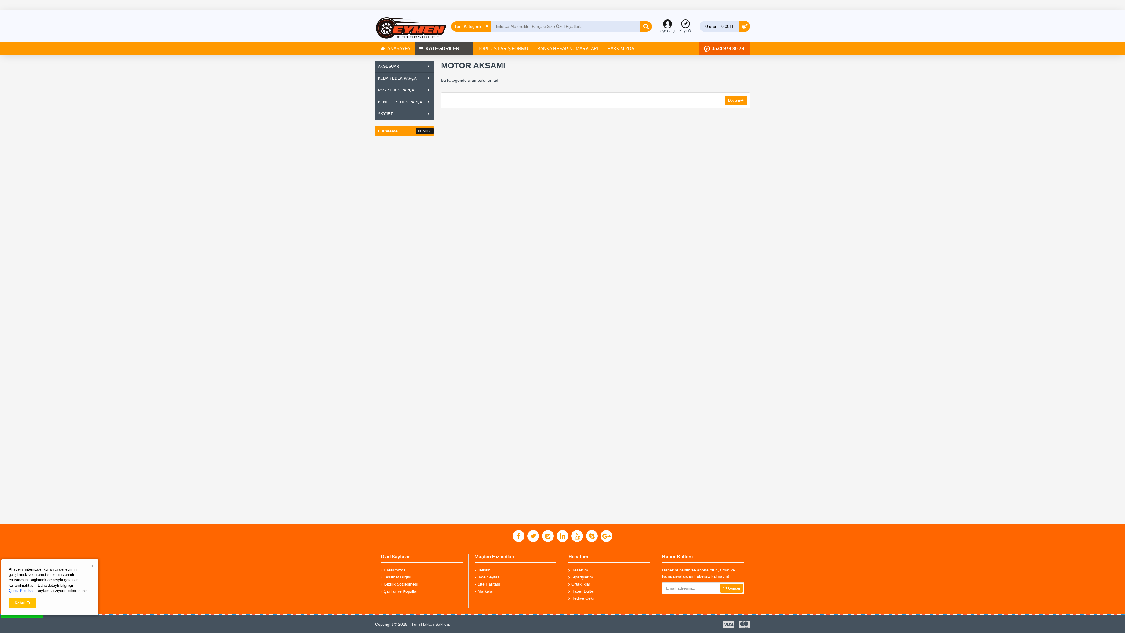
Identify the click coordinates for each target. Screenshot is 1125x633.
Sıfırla (427, 131)
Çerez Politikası (22, 590)
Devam (734, 100)
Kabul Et (22, 602)
